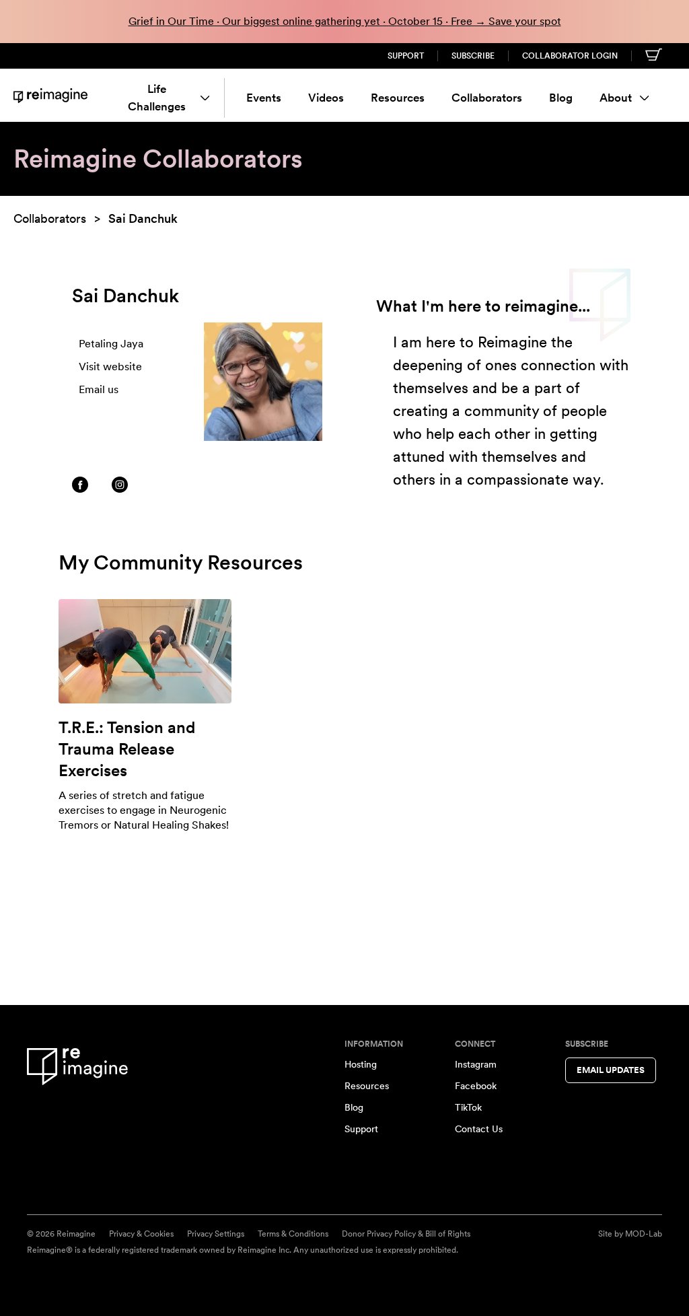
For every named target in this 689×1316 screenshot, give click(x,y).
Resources (398, 97)
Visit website (110, 366)
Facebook (476, 1085)
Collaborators (486, 97)
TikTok (468, 1107)
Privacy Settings (215, 1234)
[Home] (50, 95)
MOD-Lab (643, 1234)
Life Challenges (157, 97)
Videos (326, 97)
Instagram (476, 1064)
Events (263, 97)
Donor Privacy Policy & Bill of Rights (406, 1234)
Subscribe (473, 56)
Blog (561, 97)
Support (406, 56)
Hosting (360, 1064)
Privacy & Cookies (141, 1234)
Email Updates (611, 1070)
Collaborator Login (570, 56)
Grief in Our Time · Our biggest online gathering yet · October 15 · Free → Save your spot (345, 21)
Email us (98, 389)
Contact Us (479, 1128)
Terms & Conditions (293, 1234)
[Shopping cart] (653, 54)
